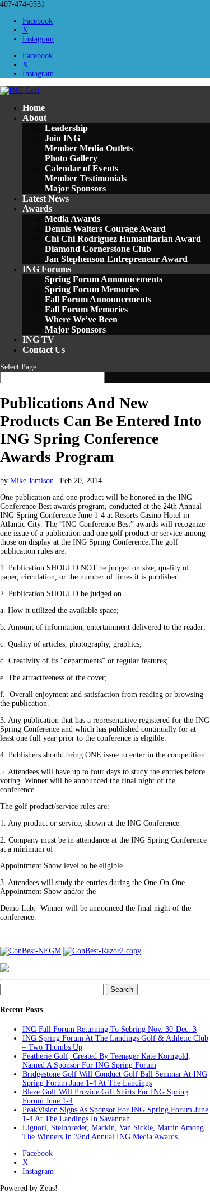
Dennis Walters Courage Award (105, 228)
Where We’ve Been (81, 319)
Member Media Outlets (89, 148)
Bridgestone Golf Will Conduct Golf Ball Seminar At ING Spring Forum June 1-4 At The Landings (114, 1078)
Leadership (66, 128)
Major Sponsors (75, 188)
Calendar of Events (81, 168)
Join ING (62, 138)
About (34, 118)
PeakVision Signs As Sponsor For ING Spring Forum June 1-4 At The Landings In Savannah (115, 1114)
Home (33, 108)
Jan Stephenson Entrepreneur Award (116, 259)
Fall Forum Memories (86, 309)
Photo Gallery (71, 158)
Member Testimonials (86, 178)
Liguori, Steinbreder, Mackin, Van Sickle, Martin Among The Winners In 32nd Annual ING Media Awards (113, 1132)
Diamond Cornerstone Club (98, 249)
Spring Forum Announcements (103, 279)
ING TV (38, 339)
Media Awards (72, 218)
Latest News (45, 198)
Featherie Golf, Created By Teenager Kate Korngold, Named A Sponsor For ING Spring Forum (106, 1060)
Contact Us (43, 349)
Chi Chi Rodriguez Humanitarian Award (123, 239)
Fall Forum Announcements (98, 299)
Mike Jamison (32, 480)
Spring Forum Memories (92, 289)
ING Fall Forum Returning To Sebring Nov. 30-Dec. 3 (109, 1029)
